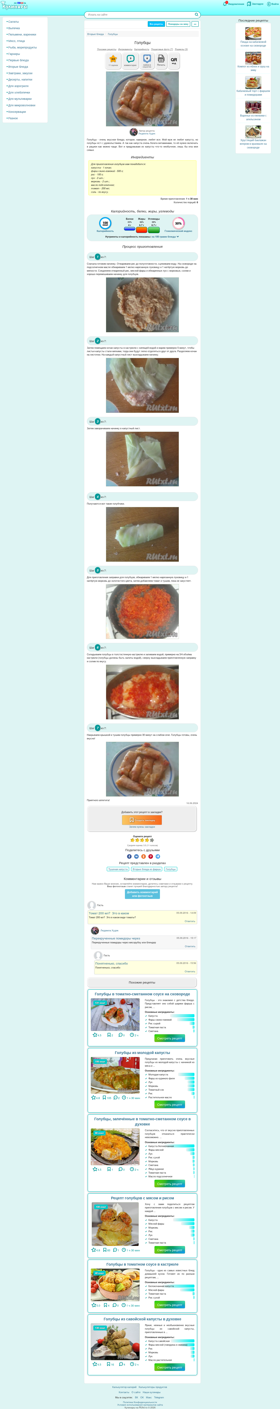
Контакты (124, 1392)
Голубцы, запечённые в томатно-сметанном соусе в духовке (142, 1121)
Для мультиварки (20, 98)
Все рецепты (156, 23)
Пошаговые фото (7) (162, 49)
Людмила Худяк (109, 930)
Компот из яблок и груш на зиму (253, 68)
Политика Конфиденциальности (140, 1402)
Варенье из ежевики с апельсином (253, 117)
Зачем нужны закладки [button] (142, 826)
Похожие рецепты (106, 49)
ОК (142, 1397)
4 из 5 (147, 840)
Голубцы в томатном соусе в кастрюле (142, 1264)
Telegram (159, 1397)
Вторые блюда (18, 66)
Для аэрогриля (18, 86)
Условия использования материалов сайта (140, 1404)
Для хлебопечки (19, 92)
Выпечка (14, 28)
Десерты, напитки (20, 79)
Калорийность (141, 49)
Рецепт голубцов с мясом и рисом (142, 1197)
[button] (161, 64)
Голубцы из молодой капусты (142, 1052)
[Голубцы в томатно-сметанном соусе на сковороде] (115, 1014)
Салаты (13, 21)
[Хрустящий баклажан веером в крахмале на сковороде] (253, 131)
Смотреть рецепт (169, 1038)
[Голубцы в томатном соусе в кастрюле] (115, 1284)
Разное (13, 118)
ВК (136, 1397)
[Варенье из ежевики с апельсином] (253, 107)
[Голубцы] (142, 98)
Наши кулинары (152, 1392)
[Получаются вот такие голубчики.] (142, 534)
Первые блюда (18, 60)
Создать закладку (145, 820)
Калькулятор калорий (124, 1387)
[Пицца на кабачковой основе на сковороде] (253, 33)
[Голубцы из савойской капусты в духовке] (115, 1341)
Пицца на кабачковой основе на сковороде (253, 43)
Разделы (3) (181, 49)
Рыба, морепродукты (22, 47)
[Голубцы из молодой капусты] (115, 1075)
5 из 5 (152, 840)
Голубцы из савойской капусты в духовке (142, 1319)
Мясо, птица (16, 41)
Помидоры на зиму (178, 23)
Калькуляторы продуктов (153, 1387)
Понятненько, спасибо (111, 963)
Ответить (190, 921)
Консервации (17, 111)
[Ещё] (195, 24)
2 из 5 (137, 840)
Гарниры (14, 54)
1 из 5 (132, 840)
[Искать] (196, 15)
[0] (149, 62)
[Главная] (14, 5)
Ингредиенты (125, 49)
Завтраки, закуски (20, 73)
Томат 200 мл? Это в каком (109, 913)
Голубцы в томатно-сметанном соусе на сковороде (142, 993)
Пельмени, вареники (22, 34)
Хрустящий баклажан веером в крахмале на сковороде (253, 143)
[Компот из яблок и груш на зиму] (253, 57)
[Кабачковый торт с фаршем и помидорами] (253, 82)
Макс (149, 1397)
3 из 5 (142, 840)
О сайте (136, 1392)
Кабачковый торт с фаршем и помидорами (253, 92)
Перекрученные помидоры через (116, 938)
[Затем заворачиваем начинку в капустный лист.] (142, 459)
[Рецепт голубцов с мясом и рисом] (115, 1223)
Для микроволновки (21, 105)
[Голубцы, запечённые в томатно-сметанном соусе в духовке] (115, 1146)
